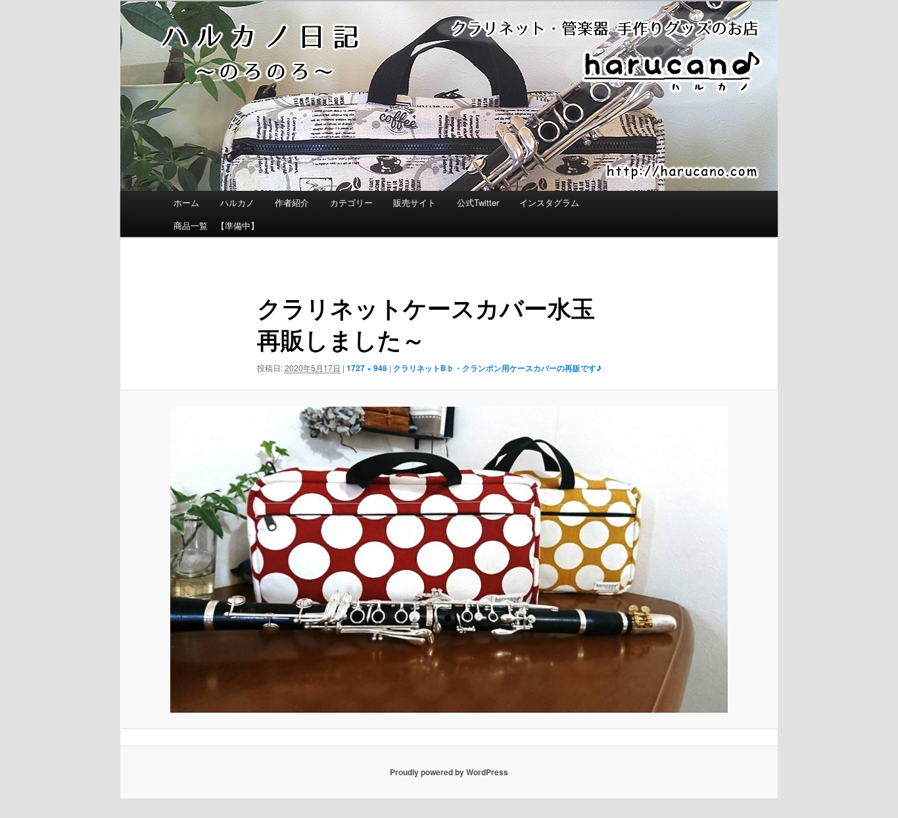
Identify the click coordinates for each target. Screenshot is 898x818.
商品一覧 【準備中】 (216, 225)
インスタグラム (549, 202)
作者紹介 (292, 202)
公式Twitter (478, 202)
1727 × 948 (366, 368)
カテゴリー (351, 202)
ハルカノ (237, 202)
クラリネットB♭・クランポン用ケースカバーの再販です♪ (497, 368)
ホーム (186, 202)
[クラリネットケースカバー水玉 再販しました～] (449, 560)
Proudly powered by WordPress (449, 772)
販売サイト (414, 202)
